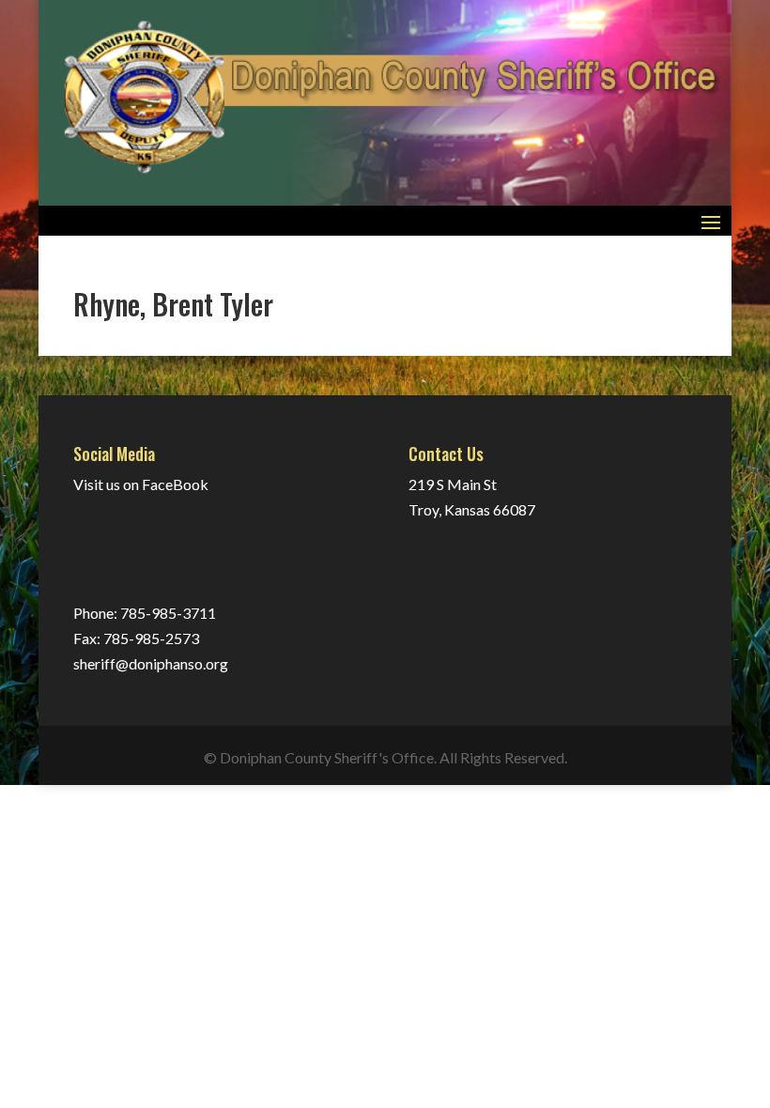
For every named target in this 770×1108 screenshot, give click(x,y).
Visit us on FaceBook (140, 484)
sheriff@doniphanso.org (150, 663)
